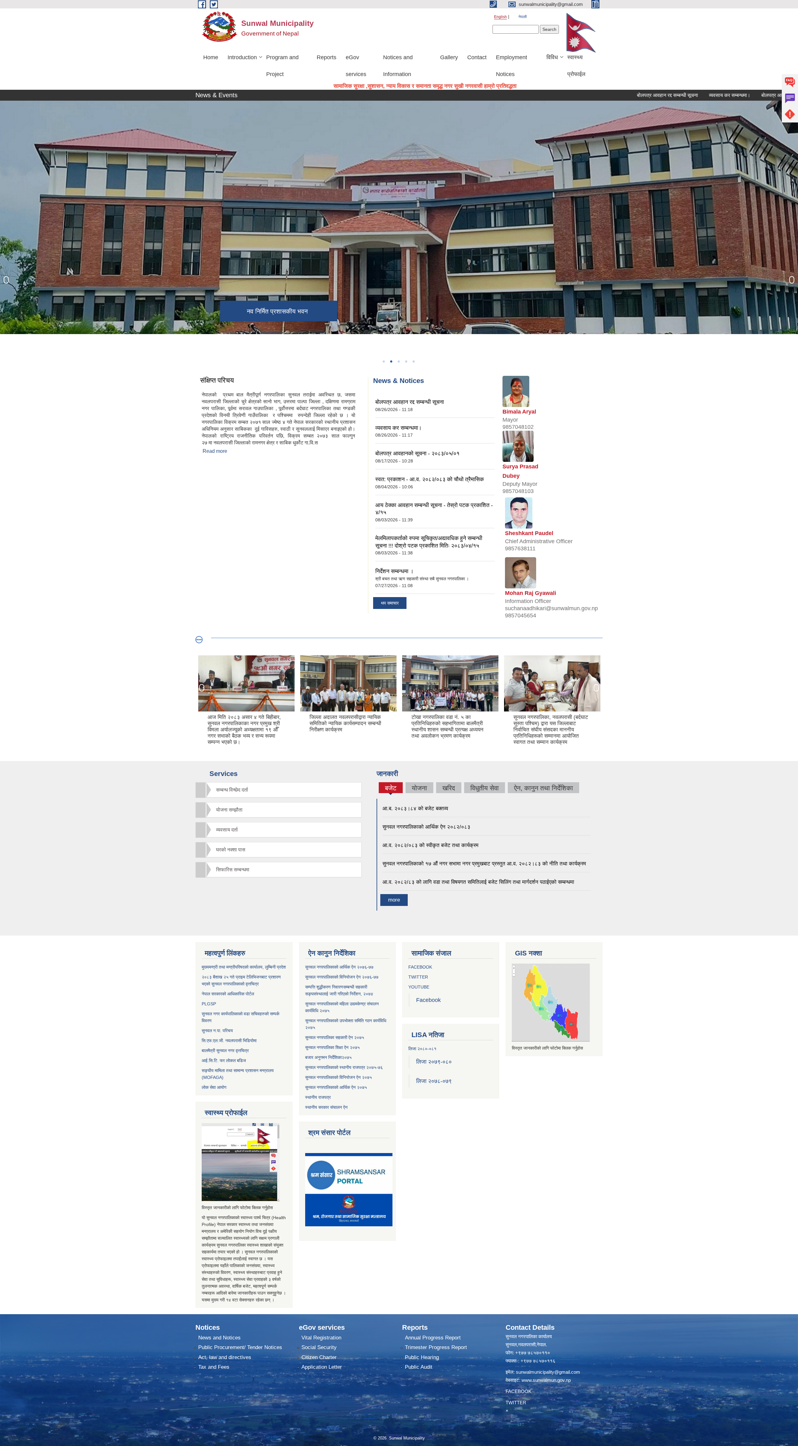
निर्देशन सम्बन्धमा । (394, 571)
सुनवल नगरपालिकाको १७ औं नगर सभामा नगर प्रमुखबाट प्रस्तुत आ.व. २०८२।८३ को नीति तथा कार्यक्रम (484, 864)
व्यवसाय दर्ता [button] (227, 829)
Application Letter (321, 1367)
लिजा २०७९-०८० (434, 1062)
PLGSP (209, 1003)
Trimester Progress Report (436, 1347)
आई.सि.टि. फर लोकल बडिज (224, 1060)
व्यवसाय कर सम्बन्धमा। (676, 95)
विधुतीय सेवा (484, 788)
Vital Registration (321, 1338)
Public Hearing (422, 1357)
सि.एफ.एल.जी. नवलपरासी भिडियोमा (229, 1040)
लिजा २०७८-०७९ (434, 1081)
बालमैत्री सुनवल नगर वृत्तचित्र (225, 1050)
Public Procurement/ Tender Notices (240, 1347)
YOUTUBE (418, 986)
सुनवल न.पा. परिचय (217, 1030)
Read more (215, 451)
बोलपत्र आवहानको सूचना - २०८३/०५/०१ (745, 95)
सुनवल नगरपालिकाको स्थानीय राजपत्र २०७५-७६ (344, 1067)
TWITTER (418, 976)
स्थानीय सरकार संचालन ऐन (326, 1107)
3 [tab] (398, 361)
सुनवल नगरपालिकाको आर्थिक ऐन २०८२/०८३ (426, 827)
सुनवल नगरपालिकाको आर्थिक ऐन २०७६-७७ (339, 967)
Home (210, 57)
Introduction (242, 57)
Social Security (319, 1347)
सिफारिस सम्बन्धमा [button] (232, 869)
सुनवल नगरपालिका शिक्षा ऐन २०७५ (332, 1047)
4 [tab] (405, 361)
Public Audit (418, 1367)
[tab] (278, 790)
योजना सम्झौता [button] (229, 809)
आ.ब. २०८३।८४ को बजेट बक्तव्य (415, 809)
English (500, 17)
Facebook (428, 1000)
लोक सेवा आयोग (214, 1087)
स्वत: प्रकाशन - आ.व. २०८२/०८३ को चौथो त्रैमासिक (429, 479)
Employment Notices (511, 65)
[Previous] (6, 280)
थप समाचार (390, 603)
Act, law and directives (224, 1357)
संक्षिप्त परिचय (217, 380)
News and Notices (219, 1338)
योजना (419, 788)
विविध (552, 57)
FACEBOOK (420, 967)
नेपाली (522, 17)
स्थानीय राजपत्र (318, 1097)
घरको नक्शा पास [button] (230, 849)
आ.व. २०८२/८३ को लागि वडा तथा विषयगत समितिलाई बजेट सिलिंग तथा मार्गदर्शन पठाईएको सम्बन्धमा (478, 882)
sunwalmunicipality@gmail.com (548, 1372)
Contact (477, 57)
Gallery (449, 57)
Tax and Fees (213, 1367)
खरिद (448, 788)
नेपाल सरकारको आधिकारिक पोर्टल (228, 993)
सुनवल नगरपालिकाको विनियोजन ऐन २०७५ (338, 1077)
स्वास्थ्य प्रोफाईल (576, 65)
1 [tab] (383, 361)
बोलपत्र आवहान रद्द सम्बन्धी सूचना (613, 95)
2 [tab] (390, 361)
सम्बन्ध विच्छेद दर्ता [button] (232, 789)
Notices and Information (398, 65)
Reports (326, 57)
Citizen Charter (319, 1357)
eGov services (356, 65)
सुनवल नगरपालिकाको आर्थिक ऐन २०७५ (336, 1087)
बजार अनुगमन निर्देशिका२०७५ (328, 1057)
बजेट (391, 788)
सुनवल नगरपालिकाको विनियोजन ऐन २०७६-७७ (341, 976)
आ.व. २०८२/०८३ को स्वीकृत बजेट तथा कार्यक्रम (430, 845)
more (394, 900)
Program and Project (282, 65)
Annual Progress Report (433, 1338)
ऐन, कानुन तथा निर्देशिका (543, 788)
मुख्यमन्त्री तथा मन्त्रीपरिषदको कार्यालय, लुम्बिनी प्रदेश (244, 967)
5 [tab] (413, 361)
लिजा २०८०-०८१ (422, 1048)
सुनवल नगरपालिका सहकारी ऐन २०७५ (334, 1037)
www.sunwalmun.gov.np (546, 1380)
